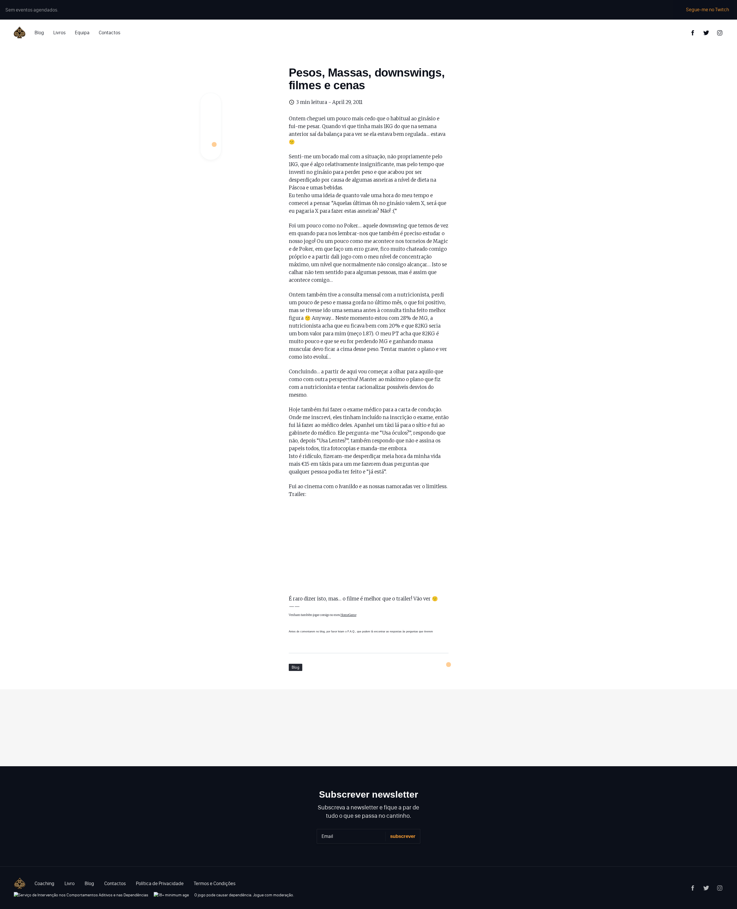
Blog (39, 32)
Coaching (44, 883)
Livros (59, 32)
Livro (69, 883)
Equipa (82, 32)
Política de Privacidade (160, 883)
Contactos (109, 32)
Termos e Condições (214, 883)
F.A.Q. (351, 631)
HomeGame (348, 615)
